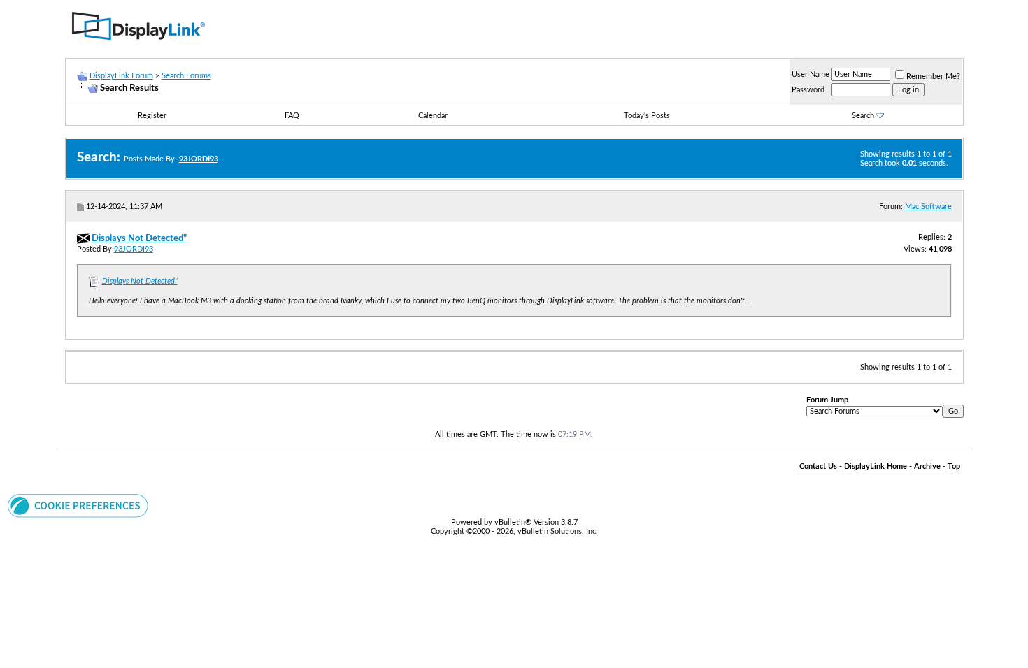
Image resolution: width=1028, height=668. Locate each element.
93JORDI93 (133, 249)
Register (152, 115)
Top (954, 466)
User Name (810, 74)
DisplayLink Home (875, 466)
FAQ (292, 115)
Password (808, 90)
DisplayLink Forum (121, 76)
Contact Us (818, 466)
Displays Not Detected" (140, 281)
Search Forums (186, 76)
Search (863, 115)
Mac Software (928, 206)
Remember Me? (933, 76)
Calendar (433, 115)
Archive (927, 466)
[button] (78, 515)
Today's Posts (647, 115)
